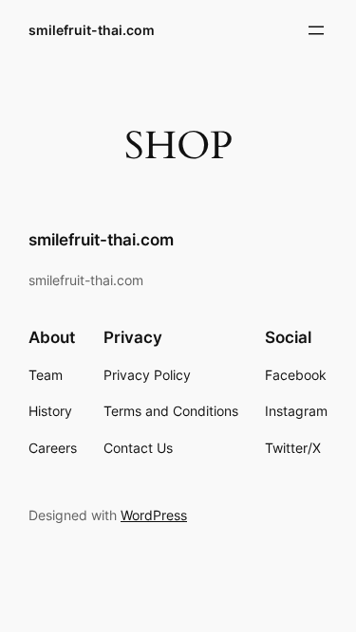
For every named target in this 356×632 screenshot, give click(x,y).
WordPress (154, 515)
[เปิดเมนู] (316, 30)
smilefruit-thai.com (91, 30)
